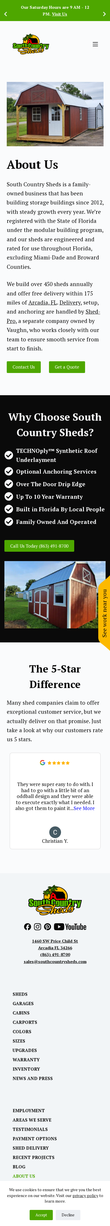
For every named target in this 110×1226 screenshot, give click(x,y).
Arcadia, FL (42, 302)
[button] (93, 801)
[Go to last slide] (6, 14)
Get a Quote (67, 367)
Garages (23, 1003)
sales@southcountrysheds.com (55, 961)
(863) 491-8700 (55, 954)
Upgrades (25, 1050)
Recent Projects (34, 1157)
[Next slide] (104, 14)
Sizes (19, 1041)
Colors (22, 1031)
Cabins (21, 1013)
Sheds (20, 994)
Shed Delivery (31, 1148)
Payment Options (35, 1138)
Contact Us (24, 367)
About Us (24, 1176)
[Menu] (95, 44)
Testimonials (30, 1129)
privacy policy (85, 1195)
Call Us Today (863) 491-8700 (39, 546)
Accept (41, 1215)
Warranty (26, 1059)
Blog (19, 1167)
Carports (25, 1022)
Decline (68, 1215)
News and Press (33, 1078)
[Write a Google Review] (42, 763)
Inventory (26, 1069)
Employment (29, 1110)
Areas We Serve (32, 1120)
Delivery (70, 302)
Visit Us (59, 14)
